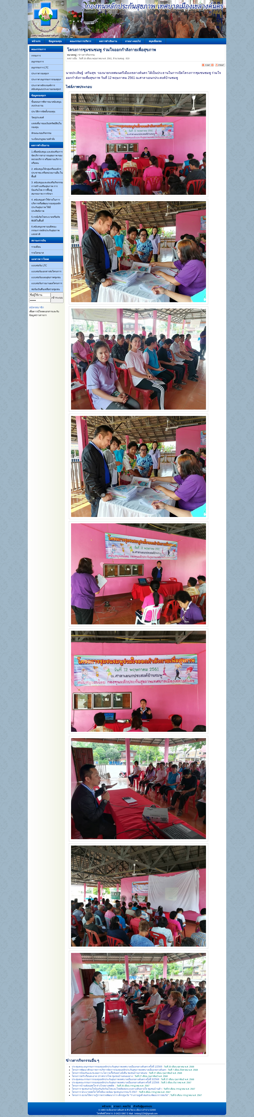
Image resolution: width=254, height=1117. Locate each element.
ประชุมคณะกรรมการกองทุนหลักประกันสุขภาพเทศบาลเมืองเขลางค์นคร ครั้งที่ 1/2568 (115, 1082)
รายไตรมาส (37, 252)
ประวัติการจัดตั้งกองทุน (43, 111)
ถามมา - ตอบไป (122, 1106)
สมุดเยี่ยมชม (155, 41)
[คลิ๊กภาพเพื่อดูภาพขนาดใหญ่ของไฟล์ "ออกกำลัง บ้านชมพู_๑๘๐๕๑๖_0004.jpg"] (138, 301)
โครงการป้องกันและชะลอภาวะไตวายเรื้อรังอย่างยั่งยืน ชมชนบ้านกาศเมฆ (109, 1073)
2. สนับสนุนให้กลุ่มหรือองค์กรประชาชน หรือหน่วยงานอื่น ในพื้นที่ (47, 173)
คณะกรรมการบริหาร (80, 41)
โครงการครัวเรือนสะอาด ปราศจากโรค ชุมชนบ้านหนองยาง (102, 1076)
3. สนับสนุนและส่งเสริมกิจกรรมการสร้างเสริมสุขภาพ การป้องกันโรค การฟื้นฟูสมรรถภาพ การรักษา (47, 188)
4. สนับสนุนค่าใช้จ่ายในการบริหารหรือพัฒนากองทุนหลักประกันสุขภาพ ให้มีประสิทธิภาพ (46, 205)
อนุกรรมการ (37, 61)
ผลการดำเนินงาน (108, 41)
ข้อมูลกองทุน (55, 41)
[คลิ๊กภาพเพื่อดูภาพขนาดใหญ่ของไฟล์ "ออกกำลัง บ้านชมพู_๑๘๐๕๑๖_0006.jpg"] (138, 408)
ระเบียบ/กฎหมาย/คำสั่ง (43, 139)
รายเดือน (36, 247)
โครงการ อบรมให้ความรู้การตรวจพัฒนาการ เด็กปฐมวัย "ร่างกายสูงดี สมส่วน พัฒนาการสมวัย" (120, 1095)
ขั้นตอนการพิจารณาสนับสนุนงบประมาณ (46, 103)
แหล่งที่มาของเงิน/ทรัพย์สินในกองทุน (46, 125)
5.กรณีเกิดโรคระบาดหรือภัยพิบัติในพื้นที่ (45, 219)
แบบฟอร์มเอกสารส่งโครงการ (46, 271)
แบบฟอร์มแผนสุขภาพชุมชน (46, 277)
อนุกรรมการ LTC (40, 67)
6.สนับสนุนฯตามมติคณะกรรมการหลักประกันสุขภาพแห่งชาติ (45, 230)
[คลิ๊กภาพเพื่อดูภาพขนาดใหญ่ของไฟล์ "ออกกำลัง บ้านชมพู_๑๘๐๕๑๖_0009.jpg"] (138, 623)
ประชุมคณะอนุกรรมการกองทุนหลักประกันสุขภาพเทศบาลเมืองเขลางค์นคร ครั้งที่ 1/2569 (117, 1066)
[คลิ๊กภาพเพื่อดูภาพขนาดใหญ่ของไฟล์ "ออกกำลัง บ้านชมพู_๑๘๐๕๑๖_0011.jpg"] (138, 731)
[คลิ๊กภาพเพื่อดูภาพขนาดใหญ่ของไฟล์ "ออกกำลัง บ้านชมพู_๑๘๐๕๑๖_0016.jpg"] (138, 838)
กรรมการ (36, 55)
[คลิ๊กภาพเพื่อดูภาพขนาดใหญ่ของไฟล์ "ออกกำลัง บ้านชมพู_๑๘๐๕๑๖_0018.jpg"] (138, 945)
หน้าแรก (36, 41)
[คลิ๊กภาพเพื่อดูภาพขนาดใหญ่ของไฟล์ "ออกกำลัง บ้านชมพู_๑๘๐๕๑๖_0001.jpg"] (138, 194)
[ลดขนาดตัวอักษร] (205, 65)
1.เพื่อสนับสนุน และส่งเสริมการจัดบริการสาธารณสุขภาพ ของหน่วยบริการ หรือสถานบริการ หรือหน (47, 157)
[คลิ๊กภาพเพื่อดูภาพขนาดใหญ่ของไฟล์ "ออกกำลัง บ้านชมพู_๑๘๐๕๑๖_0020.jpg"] (138, 1053)
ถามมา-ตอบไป (133, 41)
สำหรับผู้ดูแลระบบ (142, 1106)
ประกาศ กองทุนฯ (40, 73)
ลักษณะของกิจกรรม (41, 133)
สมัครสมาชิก (36, 307)
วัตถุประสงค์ (37, 117)
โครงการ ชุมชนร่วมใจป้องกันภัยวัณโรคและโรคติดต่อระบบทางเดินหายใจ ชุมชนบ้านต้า (117, 1088)
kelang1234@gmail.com (146, 1113)
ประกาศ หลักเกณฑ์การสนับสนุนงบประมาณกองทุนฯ (46, 87)
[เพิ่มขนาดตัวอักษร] (211, 65)
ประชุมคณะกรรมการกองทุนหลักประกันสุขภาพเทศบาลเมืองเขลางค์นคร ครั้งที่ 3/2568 (115, 1079)
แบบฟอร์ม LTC (39, 265)
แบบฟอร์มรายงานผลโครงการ (46, 283)
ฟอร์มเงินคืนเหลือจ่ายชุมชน (45, 289)
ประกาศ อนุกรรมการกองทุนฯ (46, 79)
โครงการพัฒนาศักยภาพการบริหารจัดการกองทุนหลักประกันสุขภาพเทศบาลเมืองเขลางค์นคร (119, 1069)
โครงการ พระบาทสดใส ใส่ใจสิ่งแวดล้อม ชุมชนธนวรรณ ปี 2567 (104, 1092)
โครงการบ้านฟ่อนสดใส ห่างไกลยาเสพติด (93, 1085)
